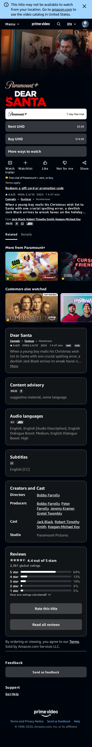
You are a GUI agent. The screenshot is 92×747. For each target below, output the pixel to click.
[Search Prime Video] (59, 24)
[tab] (11, 234)
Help (77, 721)
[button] (30, 594)
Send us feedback (58, 721)
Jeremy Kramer (62, 508)
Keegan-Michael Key (68, 219)
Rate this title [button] (46, 608)
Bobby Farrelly (48, 495)
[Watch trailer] (10, 162)
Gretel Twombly (49, 513)
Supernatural (31, 308)
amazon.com (62, 9)
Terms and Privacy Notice (27, 721)
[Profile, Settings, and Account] (85, 24)
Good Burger (31, 266)
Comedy (10, 199)
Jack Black (18, 219)
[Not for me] (65, 162)
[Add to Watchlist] (25, 162)
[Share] (84, 162)
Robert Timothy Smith (40, 219)
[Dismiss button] (84, 6)
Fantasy (26, 199)
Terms (74, 641)
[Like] (45, 162)
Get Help (12, 694)
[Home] (41, 24)
